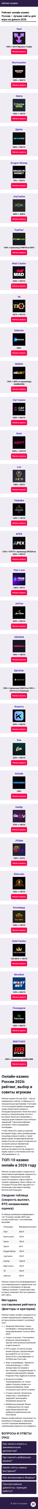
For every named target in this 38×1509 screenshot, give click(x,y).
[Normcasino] (19, 71)
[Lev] (19, 476)
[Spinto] (19, 138)
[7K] (19, 306)
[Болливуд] (19, 916)
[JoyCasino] (19, 205)
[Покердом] (19, 1017)
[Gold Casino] (19, 950)
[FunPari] (19, 239)
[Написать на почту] (33, 1504)
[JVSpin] (19, 849)
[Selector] (19, 339)
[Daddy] (19, 816)
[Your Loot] (19, 579)
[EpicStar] (19, 679)
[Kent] (19, 442)
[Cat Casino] (19, 409)
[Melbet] (19, 373)
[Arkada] (19, 782)
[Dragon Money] (19, 172)
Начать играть (19, 51)
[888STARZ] (19, 1050)
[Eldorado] (19, 883)
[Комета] (19, 716)
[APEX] (19, 543)
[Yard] (19, 38)
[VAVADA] (19, 646)
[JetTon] (19, 612)
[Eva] (19, 749)
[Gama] (19, 105)
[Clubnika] (19, 509)
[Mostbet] (19, 983)
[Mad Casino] (19, 272)
